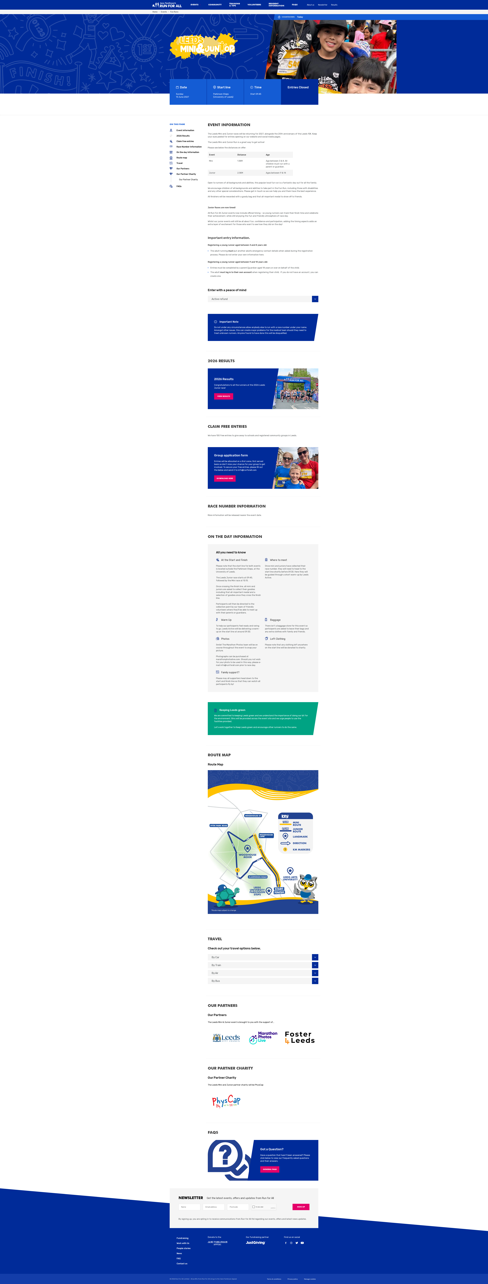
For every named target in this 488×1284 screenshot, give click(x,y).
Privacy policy (293, 1279)
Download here (225, 478)
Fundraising (182, 1238)
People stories (184, 1248)
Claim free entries (185, 141)
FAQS (295, 5)
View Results (223, 396)
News (179, 1253)
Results (334, 5)
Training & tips (234, 5)
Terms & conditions (274, 1279)
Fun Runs (174, 12)
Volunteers (254, 5)
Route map (182, 157)
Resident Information (276, 5)
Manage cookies (310, 1279)
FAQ (179, 1258)
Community (215, 5)
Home (154, 12)
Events (164, 12)
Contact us (182, 1263)
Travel (179, 163)
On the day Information (188, 152)
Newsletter (322, 5)
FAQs (179, 186)
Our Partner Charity (186, 174)
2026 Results (183, 136)
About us (310, 5)
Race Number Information (189, 147)
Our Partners (183, 168)
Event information (185, 130)
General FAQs (270, 1169)
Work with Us (183, 1243)
